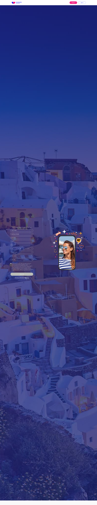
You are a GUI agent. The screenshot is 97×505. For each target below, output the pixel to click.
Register (73, 2)
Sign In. (27, 277)
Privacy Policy (25, 270)
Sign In (82, 2)
